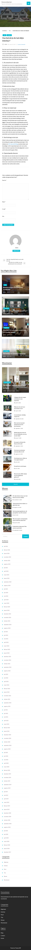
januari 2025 (6, 578)
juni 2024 (6, 592)
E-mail (4, 209)
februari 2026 (7, 550)
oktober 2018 (7, 820)
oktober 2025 (7, 560)
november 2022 (7, 660)
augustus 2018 (7, 827)
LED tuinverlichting (13, 144)
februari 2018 (7, 845)
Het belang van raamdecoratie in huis (14, 353)
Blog (2, 933)
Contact (3, 935)
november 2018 (7, 816)
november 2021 (7, 695)
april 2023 (6, 642)
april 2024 (6, 599)
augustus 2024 (7, 585)
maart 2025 (6, 574)
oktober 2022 (7, 663)
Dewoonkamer (7, 2)
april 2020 (6, 763)
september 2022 (7, 667)
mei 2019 (6, 795)
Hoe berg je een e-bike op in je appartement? (20, 459)
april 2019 (6, 798)
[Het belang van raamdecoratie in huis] (15, 348)
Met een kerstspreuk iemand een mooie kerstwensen (19, 424)
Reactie (4, 180)
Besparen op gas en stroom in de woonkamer (13, 288)
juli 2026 (6, 546)
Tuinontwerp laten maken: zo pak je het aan (20, 504)
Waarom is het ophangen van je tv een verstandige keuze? (14, 331)
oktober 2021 (7, 699)
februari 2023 (7, 649)
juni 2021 (6, 713)
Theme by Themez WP (15, 948)
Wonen (9, 35)
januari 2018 (6, 848)
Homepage (4, 30)
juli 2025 (6, 567)
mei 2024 (6, 596)
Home (2, 938)
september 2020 (7, 745)
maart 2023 (6, 646)
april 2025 (6, 571)
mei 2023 (6, 638)
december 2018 (7, 813)
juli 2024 (6, 589)
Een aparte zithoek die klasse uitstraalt (19, 443)
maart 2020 (6, 766)
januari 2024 (6, 610)
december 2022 (7, 656)
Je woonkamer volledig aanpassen (20, 415)
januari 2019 (6, 809)
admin (5, 44)
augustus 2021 (7, 706)
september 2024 (7, 582)
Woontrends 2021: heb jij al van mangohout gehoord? (20, 475)
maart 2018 (6, 841)
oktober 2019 (7, 781)
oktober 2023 (7, 621)
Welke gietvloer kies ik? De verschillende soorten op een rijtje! (20, 434)
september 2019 (7, 784)
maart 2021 (6, 724)
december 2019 (7, 773)
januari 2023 (6, 653)
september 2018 (7, 823)
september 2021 (7, 702)
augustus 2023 (7, 628)
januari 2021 (6, 731)
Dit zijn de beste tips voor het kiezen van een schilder (20, 496)
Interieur (6, 308)
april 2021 (6, 720)
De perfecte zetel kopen (20, 466)
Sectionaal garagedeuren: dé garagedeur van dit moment (20, 511)
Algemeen (6, 862)
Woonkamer (7, 382)
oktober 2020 (7, 742)
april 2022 (6, 681)
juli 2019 (6, 791)
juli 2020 (6, 752)
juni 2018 (6, 834)
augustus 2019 (7, 788)
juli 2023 (6, 631)
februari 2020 (7, 770)
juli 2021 (6, 709)
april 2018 (6, 838)
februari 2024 (7, 606)
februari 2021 (7, 727)
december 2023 (7, 613)
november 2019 (7, 777)
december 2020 (7, 734)
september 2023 (7, 624)
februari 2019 (7, 805)
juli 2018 (6, 830)
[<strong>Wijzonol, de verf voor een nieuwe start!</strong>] (15, 305)
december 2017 (7, 852)
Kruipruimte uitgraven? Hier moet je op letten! (20, 527)
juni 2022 (6, 674)
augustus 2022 (7, 670)
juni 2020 (6, 756)
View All (15, 484)
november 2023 (7, 617)
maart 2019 (6, 802)
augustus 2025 (7, 564)
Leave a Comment (21, 44)
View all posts (16, 250)
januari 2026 (6, 553)
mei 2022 (6, 678)
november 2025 (7, 557)
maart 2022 (6, 685)
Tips (10, 30)
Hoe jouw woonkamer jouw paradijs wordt (19, 451)
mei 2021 (6, 717)
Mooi (5, 869)
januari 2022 (6, 692)
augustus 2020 (7, 749)
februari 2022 (7, 688)
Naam (4, 201)
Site (3, 216)
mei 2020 (6, 759)
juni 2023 (6, 635)
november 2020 (7, 738)
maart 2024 (6, 603)
